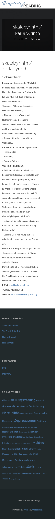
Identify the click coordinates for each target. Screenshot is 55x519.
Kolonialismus (38, 437)
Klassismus (29, 437)
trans (44, 473)
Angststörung (26, 400)
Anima (26, 510)
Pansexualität (10, 454)
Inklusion (34, 432)
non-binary (22, 449)
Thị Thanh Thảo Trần (11, 331)
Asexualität (9, 406)
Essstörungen (42, 421)
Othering (32, 449)
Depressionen (25, 421)
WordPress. (37, 510)
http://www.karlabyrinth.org (24, 294)
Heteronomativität (31, 427)
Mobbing (39, 443)
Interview (6, 374)
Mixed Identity (27, 443)
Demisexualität (40, 413)
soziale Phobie (23, 474)
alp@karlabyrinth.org (19, 285)
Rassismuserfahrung (25, 460)
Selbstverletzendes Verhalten (14, 467)
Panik (39, 449)
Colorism (30, 413)
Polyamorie (25, 454)
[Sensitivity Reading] (22, 4)
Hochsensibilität (10, 432)
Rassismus (8, 460)
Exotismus (5, 427)
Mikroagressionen (16, 443)
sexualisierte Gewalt (9, 474)
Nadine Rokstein (9, 337)
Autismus (22, 406)
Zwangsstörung (14, 479)
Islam (23, 437)
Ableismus (6, 400)
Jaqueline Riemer (10, 326)
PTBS (35, 454)
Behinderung (36, 406)
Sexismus (34, 467)
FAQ (4, 368)
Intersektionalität (11, 437)
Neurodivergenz (9, 449)
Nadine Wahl (8, 343)
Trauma (5, 479)
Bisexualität (10, 413)
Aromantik (40, 400)
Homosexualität (24, 432)
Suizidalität (34, 474)
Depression (7, 421)
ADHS (14, 400)
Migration (6, 443)
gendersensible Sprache (16, 427)
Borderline (23, 413)
